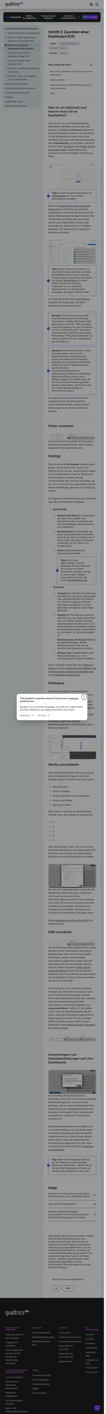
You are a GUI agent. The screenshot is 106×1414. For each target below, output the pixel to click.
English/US (25, 716)
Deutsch (42, 716)
